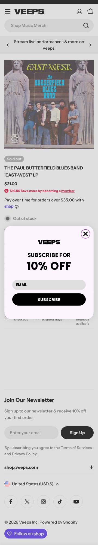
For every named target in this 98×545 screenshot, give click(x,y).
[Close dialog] (85, 233)
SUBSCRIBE (49, 299)
